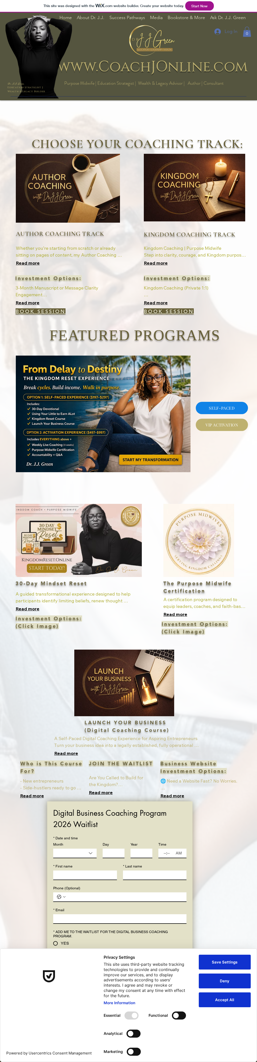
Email (58, 910)
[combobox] (75, 853)
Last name (132, 866)
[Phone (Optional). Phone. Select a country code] (61, 897)
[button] (247, 32)
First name (63, 866)
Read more (28, 263)
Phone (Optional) (66, 888)
